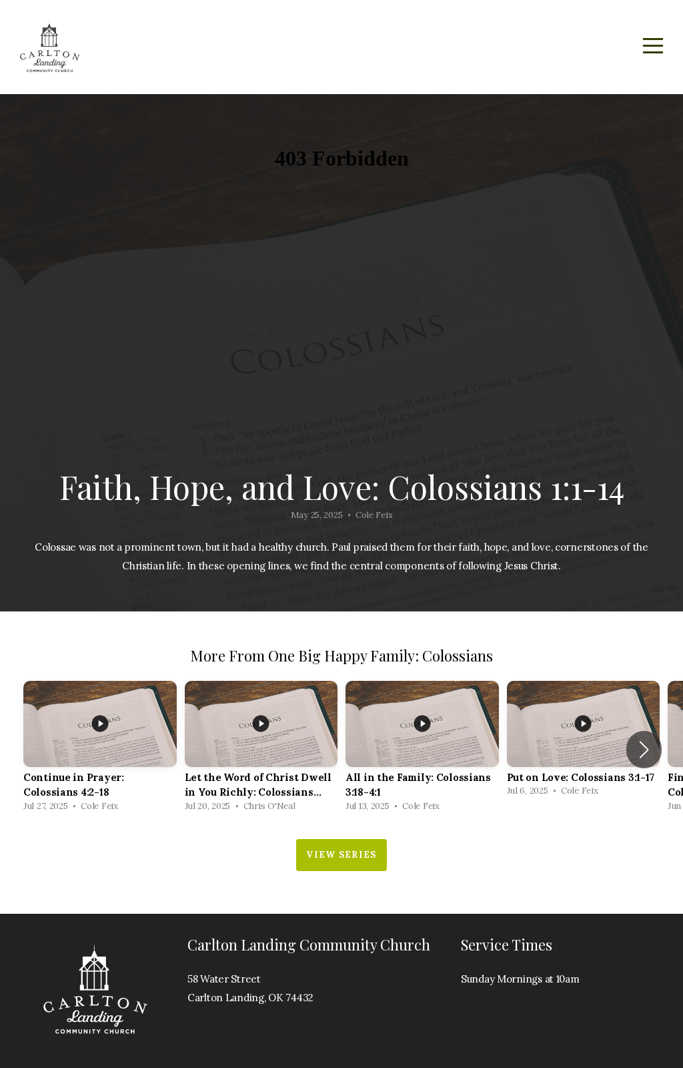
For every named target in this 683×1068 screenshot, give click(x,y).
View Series (341, 854)
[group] (100, 750)
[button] (644, 749)
